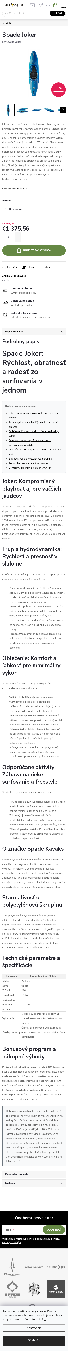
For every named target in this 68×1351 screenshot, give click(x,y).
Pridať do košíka (37, 251)
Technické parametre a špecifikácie (28, 463)
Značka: (14, 276)
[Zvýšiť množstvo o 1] (18, 234)
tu (45, 1319)
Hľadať (57, 13)
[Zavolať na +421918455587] (41, 5)
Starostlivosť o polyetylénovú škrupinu (30, 458)
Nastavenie (34, 1328)
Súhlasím (34, 1340)
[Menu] (63, 5)
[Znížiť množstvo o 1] (18, 239)
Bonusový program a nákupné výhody (30, 468)
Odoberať (54, 1229)
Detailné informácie (13, 188)
